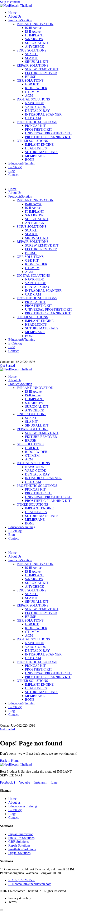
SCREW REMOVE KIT (41, 69)
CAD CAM (33, 118)
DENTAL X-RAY (37, 110)
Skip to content (10, 2)
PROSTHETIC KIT (38, 129)
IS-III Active (33, 28)
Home (12, 12)
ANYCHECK (34, 46)
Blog (11, 171)
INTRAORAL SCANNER (43, 114)
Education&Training (21, 163)
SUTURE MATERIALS (41, 152)
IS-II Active (32, 31)
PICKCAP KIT (35, 125)
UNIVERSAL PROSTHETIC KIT (48, 133)
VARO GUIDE (35, 107)
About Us (14, 16)
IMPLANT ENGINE (39, 144)
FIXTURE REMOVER (41, 73)
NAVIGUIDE (34, 103)
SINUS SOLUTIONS (31, 50)
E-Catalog (15, 167)
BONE (29, 159)
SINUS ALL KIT (36, 61)
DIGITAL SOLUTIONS (33, 99)
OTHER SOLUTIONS (32, 141)
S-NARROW (34, 39)
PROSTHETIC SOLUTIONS (37, 122)
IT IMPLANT (34, 35)
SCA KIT (31, 54)
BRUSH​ (31, 76)
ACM (29, 95)
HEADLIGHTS (36, 148)
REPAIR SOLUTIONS (32, 65)
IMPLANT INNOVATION (35, 24)
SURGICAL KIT (36, 43)
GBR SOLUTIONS (30, 80)
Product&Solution (20, 20)
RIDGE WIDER (36, 88)
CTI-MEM (32, 92)
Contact (13, 174)
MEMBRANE (35, 156)
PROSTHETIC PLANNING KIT (48, 137)
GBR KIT (32, 84)
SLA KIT (31, 58)
